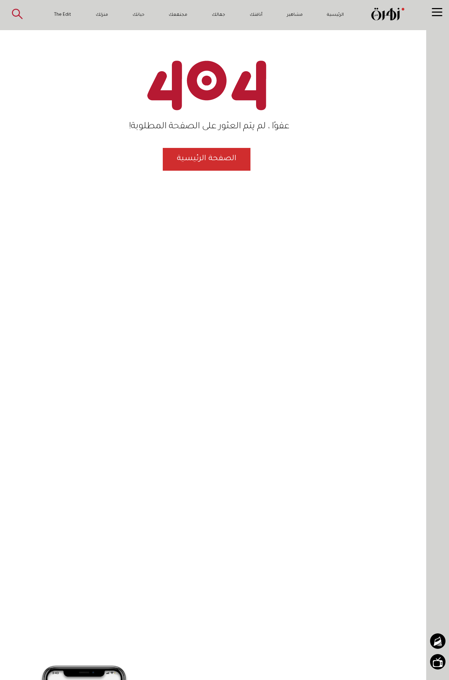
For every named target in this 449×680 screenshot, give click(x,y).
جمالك (218, 15)
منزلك (102, 15)
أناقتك (256, 15)
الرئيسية (335, 15)
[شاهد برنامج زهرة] (437, 661)
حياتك (139, 15)
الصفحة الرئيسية (206, 159)
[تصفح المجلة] (437, 641)
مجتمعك (178, 15)
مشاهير (295, 15)
